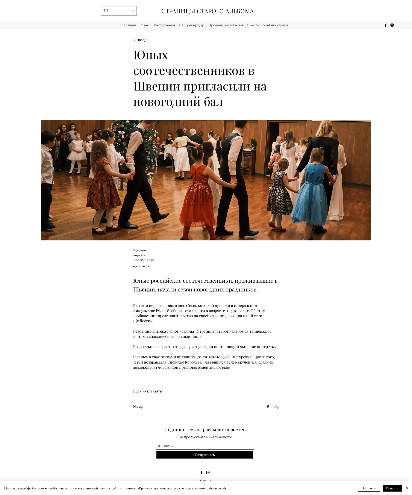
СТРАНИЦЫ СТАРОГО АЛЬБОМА (207, 11)
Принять (392, 488)
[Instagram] (208, 472)
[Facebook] (201, 472)
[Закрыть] (406, 488)
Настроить (369, 488)
